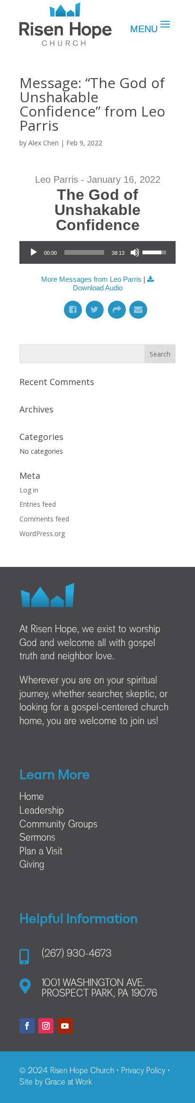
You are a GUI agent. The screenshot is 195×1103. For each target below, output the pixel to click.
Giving (31, 865)
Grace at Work (68, 1082)
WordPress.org (42, 533)
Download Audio (98, 288)
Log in (28, 489)
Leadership (41, 811)
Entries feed (37, 504)
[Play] (33, 252)
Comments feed (44, 518)
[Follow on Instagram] (45, 1025)
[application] (97, 252)
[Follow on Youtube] (64, 1025)
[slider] (84, 252)
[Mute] (135, 252)
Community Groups (58, 825)
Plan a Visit (40, 852)
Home (31, 797)
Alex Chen (43, 142)
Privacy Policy (143, 1071)
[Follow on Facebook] (27, 1025)
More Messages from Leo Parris (91, 279)
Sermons (37, 838)
